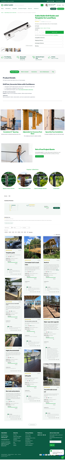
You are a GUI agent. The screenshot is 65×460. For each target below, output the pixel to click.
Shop (2, 8)
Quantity (36, 29)
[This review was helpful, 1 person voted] (37, 291)
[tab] (14, 72)
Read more (9, 399)
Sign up (52, 445)
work (15, 232)
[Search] (42, 5)
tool (27, 232)
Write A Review (56, 207)
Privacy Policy (28, 436)
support (10, 232)
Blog (14, 442)
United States (59, 1)
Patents (14, 443)
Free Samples (53, 8)
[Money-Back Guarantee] (24, 58)
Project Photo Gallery (17, 436)
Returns (16, 454)
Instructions (8, 8)
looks (22, 232)
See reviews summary (48, 21)
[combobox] (17, 227)
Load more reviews (32, 424)
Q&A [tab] (9, 195)
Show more (30, 232)
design (25, 232)
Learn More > (56, 35)
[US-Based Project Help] (40, 58)
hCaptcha (3, 443)
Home (2, 12)
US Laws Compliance (29, 443)
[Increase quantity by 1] (43, 32)
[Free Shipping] (9, 58)
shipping (19, 232)
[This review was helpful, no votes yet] (18, 274)
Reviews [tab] (5, 196)
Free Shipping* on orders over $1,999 (7, 1)
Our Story (15, 434)
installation (6, 232)
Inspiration (14, 8)
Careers (14, 445)
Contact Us (36, 8)
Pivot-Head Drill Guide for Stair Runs (26, 89)
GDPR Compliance (28, 445)
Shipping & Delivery (11, 454)
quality (13, 232)
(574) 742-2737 (51, 5)
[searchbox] (7, 227)
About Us (30, 8)
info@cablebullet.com (5, 439)
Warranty (19, 454)
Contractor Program (22, 8)
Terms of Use (28, 434)
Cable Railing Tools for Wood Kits (10, 12)
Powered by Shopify (4, 456)
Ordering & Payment (4, 454)
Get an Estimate (61, 8)
